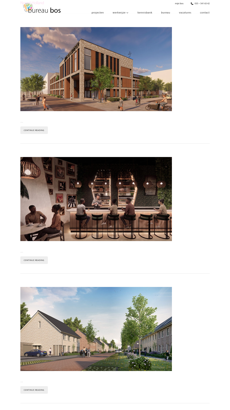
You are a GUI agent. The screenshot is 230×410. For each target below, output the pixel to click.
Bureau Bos (41, 8)
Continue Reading (34, 130)
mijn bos (179, 3)
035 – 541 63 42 (202, 3)
